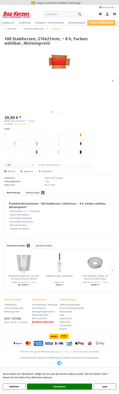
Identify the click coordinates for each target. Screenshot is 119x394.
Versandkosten (65, 351)
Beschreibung (13, 192)
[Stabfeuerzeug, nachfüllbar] (59, 263)
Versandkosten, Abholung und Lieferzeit (44, 306)
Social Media (65, 311)
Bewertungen (34, 192)
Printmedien (65, 325)
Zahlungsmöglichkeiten (43, 311)
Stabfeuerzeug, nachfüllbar (59, 275)
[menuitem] (63, 14)
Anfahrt (63, 328)
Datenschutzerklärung (64, 377)
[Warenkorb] (114, 14)
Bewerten (28, 171)
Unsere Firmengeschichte (71, 308)
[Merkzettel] (100, 14)
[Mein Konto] (107, 14)
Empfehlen (46, 171)
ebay (61, 315)
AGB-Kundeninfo (40, 315)
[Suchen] (79, 14)
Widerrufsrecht (39, 318)
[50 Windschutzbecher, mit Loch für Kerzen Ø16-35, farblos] (23, 263)
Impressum (65, 321)
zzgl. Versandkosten (22, 124)
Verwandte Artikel (18, 245)
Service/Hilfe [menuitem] (108, 7)
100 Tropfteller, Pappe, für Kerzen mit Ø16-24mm (95, 277)
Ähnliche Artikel (44, 245)
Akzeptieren (59, 386)
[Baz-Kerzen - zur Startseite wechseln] (16, 14)
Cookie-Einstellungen (69, 304)
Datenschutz (65, 318)
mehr (105, 386)
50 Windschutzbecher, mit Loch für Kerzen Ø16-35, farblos (24, 277)
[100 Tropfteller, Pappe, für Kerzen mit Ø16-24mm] (95, 263)
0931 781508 (12, 318)
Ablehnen (14, 386)
